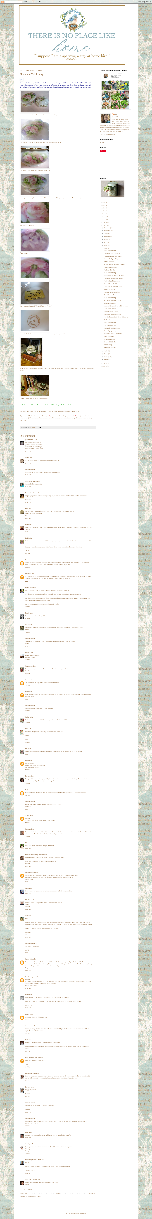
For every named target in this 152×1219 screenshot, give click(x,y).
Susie (26, 509)
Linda (27, 692)
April (105, 351)
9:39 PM (27, 1185)
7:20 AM (27, 754)
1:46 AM (27, 567)
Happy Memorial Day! (110, 267)
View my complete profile (107, 134)
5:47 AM (27, 660)
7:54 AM (27, 809)
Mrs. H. (27, 815)
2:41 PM (27, 1033)
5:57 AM (27, 673)
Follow (102, 142)
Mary (26, 916)
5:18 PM (27, 1153)
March (106, 354)
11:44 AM (28, 988)
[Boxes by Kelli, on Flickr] (35, 113)
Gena (26, 1132)
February (107, 357)
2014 (104, 211)
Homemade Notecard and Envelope (114, 278)
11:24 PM (28, 475)
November (107, 231)
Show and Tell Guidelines (38, 411)
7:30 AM (27, 770)
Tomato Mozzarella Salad (111, 284)
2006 (104, 366)
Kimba (27, 843)
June (105, 245)
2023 (104, 202)
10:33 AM (28, 893)
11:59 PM (28, 502)
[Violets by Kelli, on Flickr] (35, 251)
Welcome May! (108, 345)
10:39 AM (28, 909)
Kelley (27, 760)
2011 (104, 216)
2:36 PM (27, 1020)
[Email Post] (39, 427)
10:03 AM (28, 848)
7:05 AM (27, 742)
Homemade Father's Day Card (112, 253)
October (106, 233)
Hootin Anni (29, 587)
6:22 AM (27, 685)
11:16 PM (28, 463)
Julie (26, 888)
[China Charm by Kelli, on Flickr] (35, 331)
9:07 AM (27, 836)
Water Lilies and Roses (110, 295)
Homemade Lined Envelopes (112, 328)
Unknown (28, 560)
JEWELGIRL (29, 440)
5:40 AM (27, 632)
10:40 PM (28, 1112)
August (106, 239)
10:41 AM (28, 937)
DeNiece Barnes (30, 1073)
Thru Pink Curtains (31, 1179)
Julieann (27, 1087)
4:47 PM (27, 1067)
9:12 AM (27, 1126)
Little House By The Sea (32, 1057)
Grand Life (28, 959)
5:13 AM (27, 607)
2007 (104, 363)
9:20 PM (27, 1173)
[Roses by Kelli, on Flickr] (35, 140)
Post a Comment (27, 1189)
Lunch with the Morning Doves (113, 286)
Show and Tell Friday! (110, 250)
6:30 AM (27, 699)
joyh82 (27, 1014)
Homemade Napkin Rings (111, 259)
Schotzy (27, 1144)
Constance (28, 666)
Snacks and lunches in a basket (112, 300)
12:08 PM (28, 1008)
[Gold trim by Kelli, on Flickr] (35, 168)
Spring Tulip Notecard (110, 303)
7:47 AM (27, 795)
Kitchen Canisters (109, 262)
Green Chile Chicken (110, 309)
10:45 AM (28, 970)
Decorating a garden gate (111, 331)
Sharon (27, 829)
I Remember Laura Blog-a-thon (112, 256)
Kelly (26, 790)
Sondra (27, 680)
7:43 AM (27, 783)
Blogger (83, 1213)
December (107, 228)
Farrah (27, 613)
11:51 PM (28, 486)
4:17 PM (27, 1051)
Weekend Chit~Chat (109, 270)
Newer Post (23, 1193)
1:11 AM (27, 553)
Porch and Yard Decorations (112, 281)
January (106, 359)
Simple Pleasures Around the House (114, 275)
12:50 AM (28, 532)
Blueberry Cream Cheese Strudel (113, 334)
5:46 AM (27, 646)
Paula (27, 749)
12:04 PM (28, 1138)
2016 (104, 205)
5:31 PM (27, 1081)
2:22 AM (27, 581)
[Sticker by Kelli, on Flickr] (35, 304)
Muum (27, 458)
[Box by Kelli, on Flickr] (35, 195)
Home (58, 1193)
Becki (26, 538)
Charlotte (28, 900)
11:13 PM (28, 451)
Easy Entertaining (109, 336)
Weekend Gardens (109, 320)
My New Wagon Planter (111, 311)
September (107, 236)
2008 (104, 225)
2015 (104, 208)
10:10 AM (28, 866)
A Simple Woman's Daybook (112, 292)
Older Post (92, 1193)
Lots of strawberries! (110, 325)
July (105, 242)
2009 (104, 222)
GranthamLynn (30, 872)
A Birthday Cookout (109, 289)
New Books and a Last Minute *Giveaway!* (116, 317)
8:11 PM (27, 1096)
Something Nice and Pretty (33, 1160)
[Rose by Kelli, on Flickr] (35, 223)
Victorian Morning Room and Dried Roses (116, 306)
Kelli (115, 114)
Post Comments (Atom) (34, 1196)
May (105, 248)
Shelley (27, 717)
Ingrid (27, 524)
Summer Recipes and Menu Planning (114, 264)
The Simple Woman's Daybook (112, 314)
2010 (104, 219)
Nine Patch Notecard (110, 347)
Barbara (27, 652)
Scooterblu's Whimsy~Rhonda (34, 855)
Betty (26, 1040)
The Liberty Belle (30, 481)
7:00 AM (27, 711)
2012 (104, 214)
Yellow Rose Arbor (31, 493)
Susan (27, 625)
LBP (26, 729)
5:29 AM (27, 618)
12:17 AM (28, 518)
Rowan (27, 776)
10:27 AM (28, 882)
